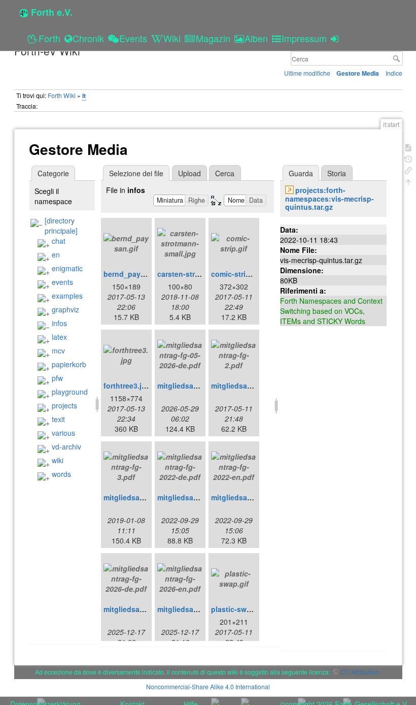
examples (67, 296)
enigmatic (67, 268)
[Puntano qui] (408, 169)
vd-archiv (66, 446)
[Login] (336, 38)
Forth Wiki (62, 95)
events (62, 282)
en (56, 254)
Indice (394, 73)
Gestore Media (357, 73)
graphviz (65, 309)
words (61, 474)
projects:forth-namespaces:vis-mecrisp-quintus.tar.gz (329, 198)
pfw (57, 378)
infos (59, 323)
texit (58, 419)
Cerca (397, 58)
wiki (57, 460)
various (63, 433)
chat (58, 241)
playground (70, 392)
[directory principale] (61, 225)
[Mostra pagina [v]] (408, 146)
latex (59, 337)
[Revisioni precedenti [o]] (408, 158)
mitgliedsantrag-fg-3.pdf (145, 497)
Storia (336, 173)
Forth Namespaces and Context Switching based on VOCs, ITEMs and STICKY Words (331, 311)
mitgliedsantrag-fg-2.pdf (253, 385)
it (84, 95)
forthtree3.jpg (127, 385)
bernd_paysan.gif (133, 274)
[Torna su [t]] (408, 181)
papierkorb (69, 364)
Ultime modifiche (307, 73)
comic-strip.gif (236, 274)
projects (64, 405)
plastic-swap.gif (238, 609)
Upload (189, 173)
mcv (58, 350)
